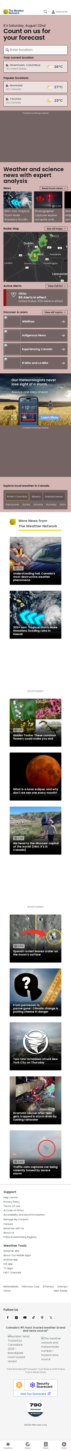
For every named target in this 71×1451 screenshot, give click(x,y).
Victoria (38, 504)
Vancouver (12, 504)
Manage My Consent (15, 1219)
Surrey (26, 504)
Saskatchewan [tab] (54, 496)
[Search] (45, 11)
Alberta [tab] (36, 496)
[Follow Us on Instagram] (16, 1318)
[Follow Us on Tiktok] (33, 1318)
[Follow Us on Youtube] (25, 1318)
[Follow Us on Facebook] (7, 1318)
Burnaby (51, 504)
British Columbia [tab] (17, 496)
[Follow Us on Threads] (42, 1318)
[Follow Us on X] (51, 1318)
